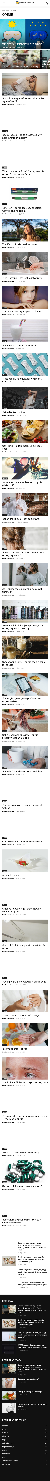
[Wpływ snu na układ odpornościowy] (25, 34)
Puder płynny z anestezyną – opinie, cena (24, 981)
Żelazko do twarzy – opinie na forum (21, 311)
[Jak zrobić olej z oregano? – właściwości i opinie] (25, 931)
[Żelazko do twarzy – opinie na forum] (25, 297)
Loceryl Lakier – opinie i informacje (20, 1015)
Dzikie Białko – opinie (13, 412)
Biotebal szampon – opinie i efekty (20, 1152)
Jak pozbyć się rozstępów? (28, 1379)
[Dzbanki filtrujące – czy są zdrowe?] (25, 504)
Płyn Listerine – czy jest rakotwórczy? (22, 278)
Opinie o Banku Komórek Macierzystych (23, 841)
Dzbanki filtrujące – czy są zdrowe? (21, 518)
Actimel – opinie (11, 875)
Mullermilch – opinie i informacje (19, 345)
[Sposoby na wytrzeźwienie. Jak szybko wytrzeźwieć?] (25, 84)
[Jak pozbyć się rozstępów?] (9, 1383)
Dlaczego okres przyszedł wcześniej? (22, 378)
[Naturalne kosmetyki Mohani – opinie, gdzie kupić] (25, 468)
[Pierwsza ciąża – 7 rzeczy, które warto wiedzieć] (9, 1408)
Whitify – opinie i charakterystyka (19, 244)
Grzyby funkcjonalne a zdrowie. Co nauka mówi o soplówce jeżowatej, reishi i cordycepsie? (31, 1259)
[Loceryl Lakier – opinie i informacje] (25, 1001)
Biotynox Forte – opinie (14, 1048)
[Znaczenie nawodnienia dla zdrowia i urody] (20, 59)
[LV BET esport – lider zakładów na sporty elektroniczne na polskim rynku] (9, 1286)
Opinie (5, 40)
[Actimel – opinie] (25, 860)
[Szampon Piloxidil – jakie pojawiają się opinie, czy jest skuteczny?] (25, 611)
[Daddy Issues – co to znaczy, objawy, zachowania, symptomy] (25, 120)
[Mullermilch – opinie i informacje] (25, 330)
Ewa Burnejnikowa (8, 104)
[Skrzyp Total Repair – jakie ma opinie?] (25, 1171)
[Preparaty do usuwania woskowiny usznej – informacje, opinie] (25, 1101)
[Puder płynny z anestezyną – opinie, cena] (25, 967)
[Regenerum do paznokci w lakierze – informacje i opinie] (25, 1205)
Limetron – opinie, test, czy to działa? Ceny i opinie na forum (22, 209)
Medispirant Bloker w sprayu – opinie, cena (25, 1082)
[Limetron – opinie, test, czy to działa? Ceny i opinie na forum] (25, 193)
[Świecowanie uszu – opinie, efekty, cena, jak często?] (25, 647)
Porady (5, 131)
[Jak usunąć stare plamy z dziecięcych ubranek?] (25, 574)
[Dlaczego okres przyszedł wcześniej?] (25, 364)
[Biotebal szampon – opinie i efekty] (25, 1138)
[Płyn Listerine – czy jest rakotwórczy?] (25, 263)
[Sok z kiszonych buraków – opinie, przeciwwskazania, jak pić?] (25, 720)
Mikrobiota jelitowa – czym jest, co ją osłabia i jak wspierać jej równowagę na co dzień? (32, 1272)
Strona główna (7, 10)
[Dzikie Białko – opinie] (25, 398)
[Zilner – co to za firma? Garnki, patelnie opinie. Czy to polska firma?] (25, 157)
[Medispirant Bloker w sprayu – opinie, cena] (25, 1068)
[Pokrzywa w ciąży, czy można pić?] (9, 1395)
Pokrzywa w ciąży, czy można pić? (30, 1392)
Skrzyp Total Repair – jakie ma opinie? (22, 1186)
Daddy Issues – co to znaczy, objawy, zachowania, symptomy (22, 136)
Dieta (4, 341)
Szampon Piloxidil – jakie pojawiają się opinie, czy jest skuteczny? (22, 627)
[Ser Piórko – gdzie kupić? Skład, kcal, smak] (25, 431)
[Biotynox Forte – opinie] (25, 1034)
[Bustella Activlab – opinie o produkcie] (25, 757)
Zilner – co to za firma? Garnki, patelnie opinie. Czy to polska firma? (23, 173)
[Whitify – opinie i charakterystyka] (25, 230)
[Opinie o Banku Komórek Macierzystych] (25, 827)
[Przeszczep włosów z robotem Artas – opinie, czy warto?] (25, 538)
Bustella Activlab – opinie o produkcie (22, 771)
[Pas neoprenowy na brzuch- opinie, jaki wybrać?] (25, 790)
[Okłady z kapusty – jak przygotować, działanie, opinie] (25, 894)
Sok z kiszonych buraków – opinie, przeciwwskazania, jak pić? (20, 736)
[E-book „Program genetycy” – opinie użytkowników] (25, 684)
